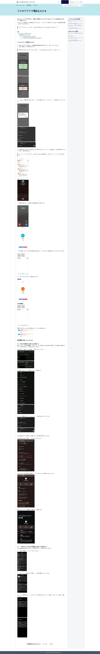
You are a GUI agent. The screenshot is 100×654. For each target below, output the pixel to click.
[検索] (82, 5)
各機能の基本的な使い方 (31, 5)
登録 (81, 2)
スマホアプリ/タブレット (38, 5)
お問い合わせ (72, 2)
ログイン (78, 2)
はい (52, 644)
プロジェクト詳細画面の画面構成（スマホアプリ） (76, 26)
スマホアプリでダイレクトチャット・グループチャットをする (76, 38)
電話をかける (72, 35)
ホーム (59, 2)
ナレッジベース (65, 2)
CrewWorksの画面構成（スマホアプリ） (76, 23)
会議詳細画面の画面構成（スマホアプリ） (76, 29)
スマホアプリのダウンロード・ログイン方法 (76, 21)
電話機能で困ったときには (24, 34)
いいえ (45, 644)
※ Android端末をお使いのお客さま (28, 36)
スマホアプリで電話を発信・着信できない (76, 34)
